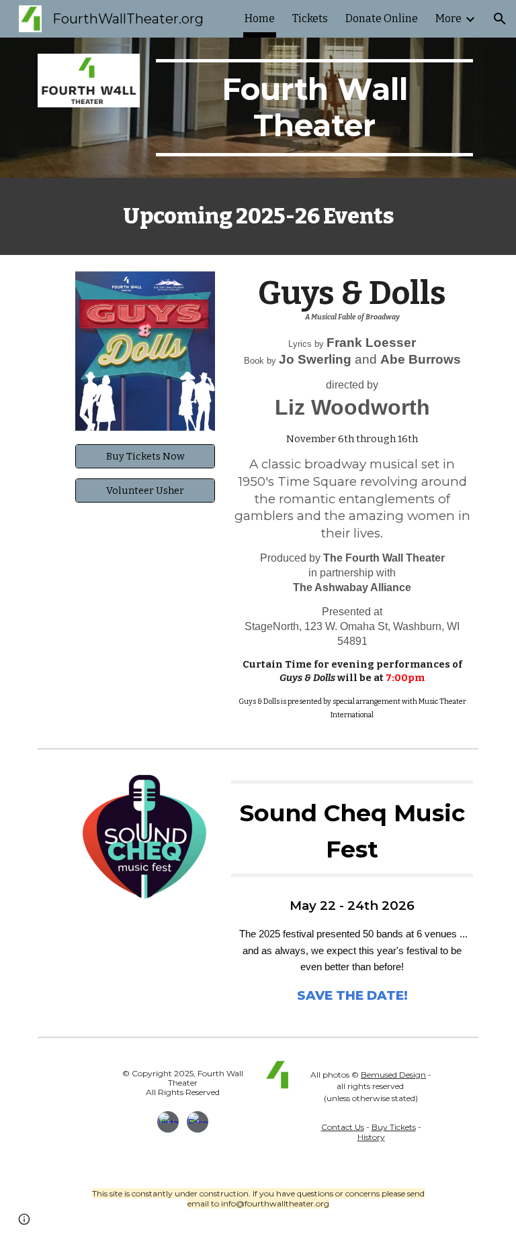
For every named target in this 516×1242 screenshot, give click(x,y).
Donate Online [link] (381, 18)
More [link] (448, 18)
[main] (314, 108)
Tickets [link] (310, 18)
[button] (500, 19)
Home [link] (260, 18)
